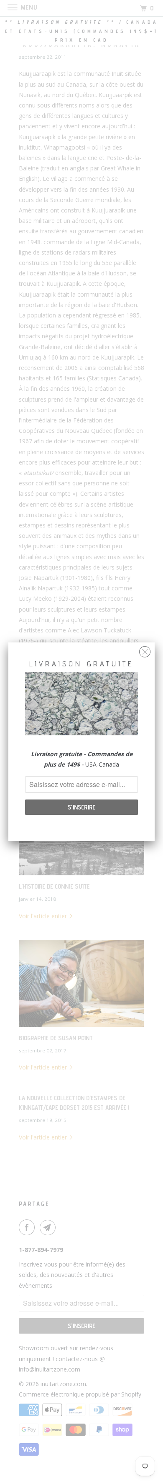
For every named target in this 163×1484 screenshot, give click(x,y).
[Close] (144, 649)
